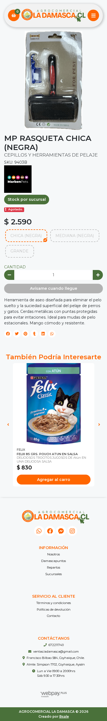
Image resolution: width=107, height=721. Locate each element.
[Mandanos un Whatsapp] (39, 531)
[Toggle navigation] (93, 15)
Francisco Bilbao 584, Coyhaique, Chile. (56, 658)
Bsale (64, 716)
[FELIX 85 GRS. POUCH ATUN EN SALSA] (53, 404)
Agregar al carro (53, 479)
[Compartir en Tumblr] (34, 334)
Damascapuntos (53, 561)
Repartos (53, 567)
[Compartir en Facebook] (8, 334)
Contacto (53, 616)
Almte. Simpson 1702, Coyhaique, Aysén (56, 664)
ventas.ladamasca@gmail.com (56, 651)
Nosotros (53, 554)
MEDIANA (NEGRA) (74, 235)
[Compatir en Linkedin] (43, 334)
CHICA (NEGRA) (26, 235)
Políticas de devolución (54, 609)
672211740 (56, 645)
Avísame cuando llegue (53, 288)
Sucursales (53, 574)
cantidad (15, 267)
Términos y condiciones (53, 603)
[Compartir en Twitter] (17, 334)
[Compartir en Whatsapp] (52, 334)
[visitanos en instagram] (72, 531)
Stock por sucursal (27, 199)
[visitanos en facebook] (50, 531)
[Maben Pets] (18, 178)
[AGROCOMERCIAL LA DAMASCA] (53, 15)
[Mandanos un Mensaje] (61, 531)
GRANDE (19, 251)
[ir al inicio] (55, 517)
